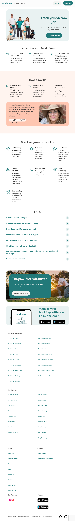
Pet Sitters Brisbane (14, 349)
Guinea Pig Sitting (13, 432)
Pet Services (42, 432)
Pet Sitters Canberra (14, 365)
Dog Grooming (42, 421)
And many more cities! (45, 376)
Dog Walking (42, 400)
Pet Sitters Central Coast (46, 370)
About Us (11, 453)
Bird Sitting (41, 416)
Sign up (68, 3)
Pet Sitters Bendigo (44, 343)
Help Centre (42, 453)
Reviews (11, 480)
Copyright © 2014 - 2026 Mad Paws (41, 516)
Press (10, 464)
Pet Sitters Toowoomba (45, 359)
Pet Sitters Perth (13, 354)
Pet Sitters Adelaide (14, 359)
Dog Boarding (42, 438)
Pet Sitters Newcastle (45, 354)
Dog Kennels (12, 427)
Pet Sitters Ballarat (14, 381)
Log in (57, 3)
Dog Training (42, 427)
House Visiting (42, 411)
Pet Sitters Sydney (13, 338)
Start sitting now (54, 35)
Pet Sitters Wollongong (45, 365)
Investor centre (13, 485)
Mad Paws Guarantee (45, 458)
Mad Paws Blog (13, 458)
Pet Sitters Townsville (44, 338)
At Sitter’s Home (13, 394)
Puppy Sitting (12, 416)
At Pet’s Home (12, 400)
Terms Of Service (23, 516)
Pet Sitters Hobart (44, 349)
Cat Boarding (42, 394)
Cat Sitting (11, 411)
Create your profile (21, 293)
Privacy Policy (12, 516)
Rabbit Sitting (12, 421)
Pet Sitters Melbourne (14, 343)
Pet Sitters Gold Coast (15, 370)
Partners (11, 474)
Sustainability (12, 490)
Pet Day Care (42, 405)
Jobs (9, 469)
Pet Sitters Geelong (14, 376)
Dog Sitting (11, 405)
